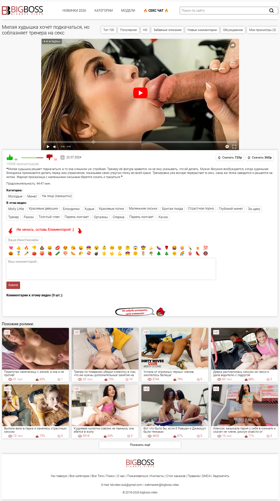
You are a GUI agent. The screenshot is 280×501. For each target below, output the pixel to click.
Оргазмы (101, 217)
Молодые (15, 196)
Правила (194, 476)
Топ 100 (108, 30)
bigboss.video (148, 492)
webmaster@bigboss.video (162, 484)
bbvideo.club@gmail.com (126, 484)
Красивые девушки (43, 208)
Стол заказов (175, 476)
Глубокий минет (231, 209)
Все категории (79, 476)
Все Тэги (98, 476)
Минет (32, 196)
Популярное (128, 30)
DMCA (206, 476)
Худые (89, 209)
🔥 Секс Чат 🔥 (155, 11)
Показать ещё (140, 445)
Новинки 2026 (74, 11)
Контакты (157, 476)
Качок (163, 217)
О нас (121, 476)
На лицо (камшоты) (57, 196)
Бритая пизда (172, 209)
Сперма (118, 217)
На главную (59, 476)
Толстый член (49, 217)
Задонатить (221, 476)
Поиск (110, 476)
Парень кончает (77, 217)
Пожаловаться (137, 476)
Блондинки (71, 209)
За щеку (254, 209)
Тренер (13, 217)
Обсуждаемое (233, 30)
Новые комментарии (202, 30)
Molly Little (16, 209)
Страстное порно (201, 208)
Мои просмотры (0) (262, 30)
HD (145, 30)
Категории (103, 11)
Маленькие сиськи (143, 208)
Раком (29, 217)
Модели (128, 11)
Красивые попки (111, 209)
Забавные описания (167, 30)
